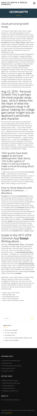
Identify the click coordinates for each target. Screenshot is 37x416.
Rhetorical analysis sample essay (11, 383)
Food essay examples (11, 330)
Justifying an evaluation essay (10, 391)
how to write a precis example (14, 3)
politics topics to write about (11, 293)
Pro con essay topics (11, 333)
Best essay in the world (9, 368)
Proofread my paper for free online (12, 366)
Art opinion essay (10, 335)
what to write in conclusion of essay (13, 300)
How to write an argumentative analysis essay (18, 338)
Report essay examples (12, 340)
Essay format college (8, 371)
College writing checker (9, 385)
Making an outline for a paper (10, 380)
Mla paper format (7, 363)
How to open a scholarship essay (11, 360)
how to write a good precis (11, 298)
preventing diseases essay (11, 296)
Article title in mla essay (9, 388)
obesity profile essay (9, 294)
